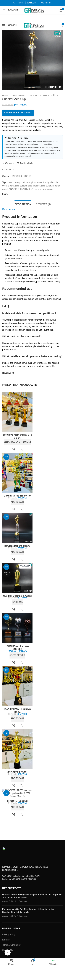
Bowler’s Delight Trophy (17, 545)
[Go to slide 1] (34, 819)
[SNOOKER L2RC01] (17, 749)
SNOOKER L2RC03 (17, 800)
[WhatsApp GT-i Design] (53, 962)
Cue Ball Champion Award (17, 595)
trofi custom (35, 189)
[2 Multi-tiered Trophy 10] (17, 473)
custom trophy (27, 183)
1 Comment (22, 901)
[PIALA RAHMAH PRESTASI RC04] (17, 686)
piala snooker (34, 186)
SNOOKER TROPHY (38, 95)
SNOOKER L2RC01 (17, 772)
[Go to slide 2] (34, 824)
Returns (6, 940)
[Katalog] (11, 962)
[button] (17, 502)
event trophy (8, 186)
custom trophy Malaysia (47, 183)
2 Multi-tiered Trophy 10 (17, 495)
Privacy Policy (8, 935)
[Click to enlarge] (8, 952)
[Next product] (57, 95)
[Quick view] (21, 449)
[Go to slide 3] (34, 829)
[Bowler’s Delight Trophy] (17, 528)
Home (5, 95)
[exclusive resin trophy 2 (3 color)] (17, 412)
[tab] (23, 203)
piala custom (21, 186)
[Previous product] (51, 95)
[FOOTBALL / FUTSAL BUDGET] (17, 628)
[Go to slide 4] (34, 834)
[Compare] (13, 449)
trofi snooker (48, 189)
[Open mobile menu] (10, 10)
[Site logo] (34, 10)
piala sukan (46, 186)
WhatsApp (31, 3)
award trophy (13, 183)
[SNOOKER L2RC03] (17, 793)
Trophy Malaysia (18, 95)
